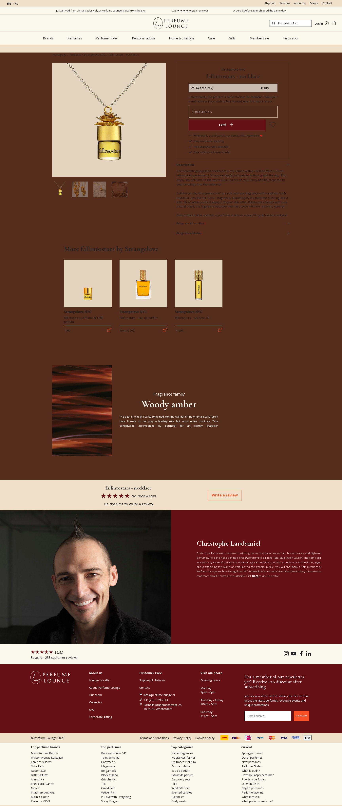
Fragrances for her (183, 757)
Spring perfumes (252, 753)
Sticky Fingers (110, 801)
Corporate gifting (100, 717)
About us (300, 3)
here (255, 576)
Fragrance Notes (189, 233)
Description (185, 165)
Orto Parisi (38, 766)
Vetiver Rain (108, 792)
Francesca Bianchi (42, 784)
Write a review (225, 495)
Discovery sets (180, 779)
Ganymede (108, 762)
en (9, 3)
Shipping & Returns (152, 680)
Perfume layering (252, 792)
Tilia (103, 784)
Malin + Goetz (40, 797)
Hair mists (177, 797)
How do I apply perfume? (258, 775)
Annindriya (37, 779)
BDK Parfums (39, 775)
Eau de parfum (180, 771)
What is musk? (251, 797)
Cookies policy (205, 738)
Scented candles (181, 792)
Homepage (59, 54)
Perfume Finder (251, 766)
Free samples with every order (212, 152)
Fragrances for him (183, 762)
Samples (284, 3)
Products (75, 54)
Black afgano (109, 775)
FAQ (92, 709)
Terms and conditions (154, 738)
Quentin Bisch (250, 784)
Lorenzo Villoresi (41, 762)
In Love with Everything (116, 797)
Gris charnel (108, 779)
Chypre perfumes (253, 788)
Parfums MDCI (40, 801)
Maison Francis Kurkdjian (47, 757)
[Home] (171, 23)
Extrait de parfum (182, 775)
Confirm (301, 716)
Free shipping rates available (211, 146)
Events (314, 3)
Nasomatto (38, 771)
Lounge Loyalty (99, 680)
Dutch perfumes (252, 757)
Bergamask (108, 771)
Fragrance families (190, 223)
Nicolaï (35, 788)
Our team (95, 695)
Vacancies (95, 702)
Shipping (270, 3)
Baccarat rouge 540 (113, 753)
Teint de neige (110, 757)
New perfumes (251, 762)
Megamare (108, 766)
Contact (327, 3)
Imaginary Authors (42, 792)
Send (222, 124)
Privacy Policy (182, 738)
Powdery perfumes (254, 779)
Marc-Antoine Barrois (44, 753)
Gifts (174, 784)
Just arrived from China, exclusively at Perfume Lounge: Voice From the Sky (100, 10)
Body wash (178, 801)
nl (16, 3)
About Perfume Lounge (105, 687)
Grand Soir (108, 788)
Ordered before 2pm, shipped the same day (259, 10)
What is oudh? (251, 771)
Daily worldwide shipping (209, 141)
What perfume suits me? (257, 801)
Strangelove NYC (94, 54)
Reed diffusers (180, 788)
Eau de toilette (180, 766)
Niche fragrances (182, 753)
